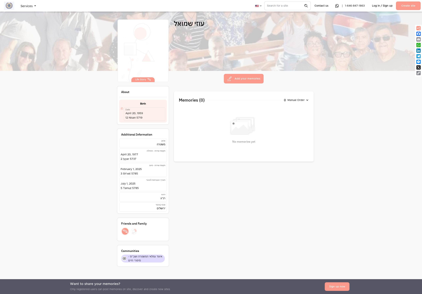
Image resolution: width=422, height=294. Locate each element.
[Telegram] (418, 56)
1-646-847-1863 (355, 5)
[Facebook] (418, 34)
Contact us (321, 5)
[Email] (418, 39)
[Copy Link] (418, 73)
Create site (408, 5)
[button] (28, 4)
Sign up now (337, 286)
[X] (418, 67)
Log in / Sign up (382, 5)
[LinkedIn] (418, 50)
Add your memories (247, 78)
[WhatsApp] (418, 45)
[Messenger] (418, 62)
